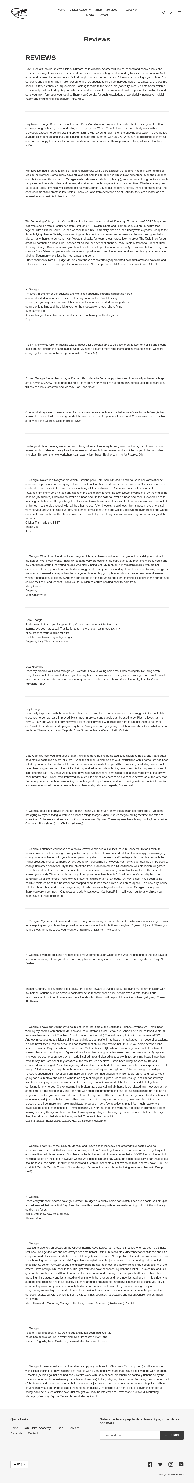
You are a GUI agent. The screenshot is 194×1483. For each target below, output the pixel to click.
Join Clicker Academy (37, 1428)
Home (14, 1428)
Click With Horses (174, 1474)
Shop (59, 1428)
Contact (33, 1433)
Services (74, 1428)
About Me (16, 1433)
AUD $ (18, 1464)
